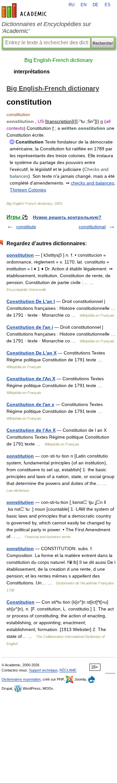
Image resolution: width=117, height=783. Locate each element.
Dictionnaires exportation (21, 679)
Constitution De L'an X (31, 352)
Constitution (20, 602)
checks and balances (92, 183)
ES (107, 5)
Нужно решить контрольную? (67, 217)
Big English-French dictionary (58, 60)
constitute (26, 226)
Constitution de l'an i (29, 327)
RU (71, 5)
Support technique (43, 670)
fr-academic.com (25, 10)
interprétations (32, 71)
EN (83, 5)
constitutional (92, 226)
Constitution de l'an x (30, 404)
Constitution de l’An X (31, 430)
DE (95, 5)
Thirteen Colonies (28, 189)
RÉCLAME (67, 670)
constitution (20, 255)
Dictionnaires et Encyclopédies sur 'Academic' (46, 27)
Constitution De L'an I (30, 301)
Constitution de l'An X (30, 378)
